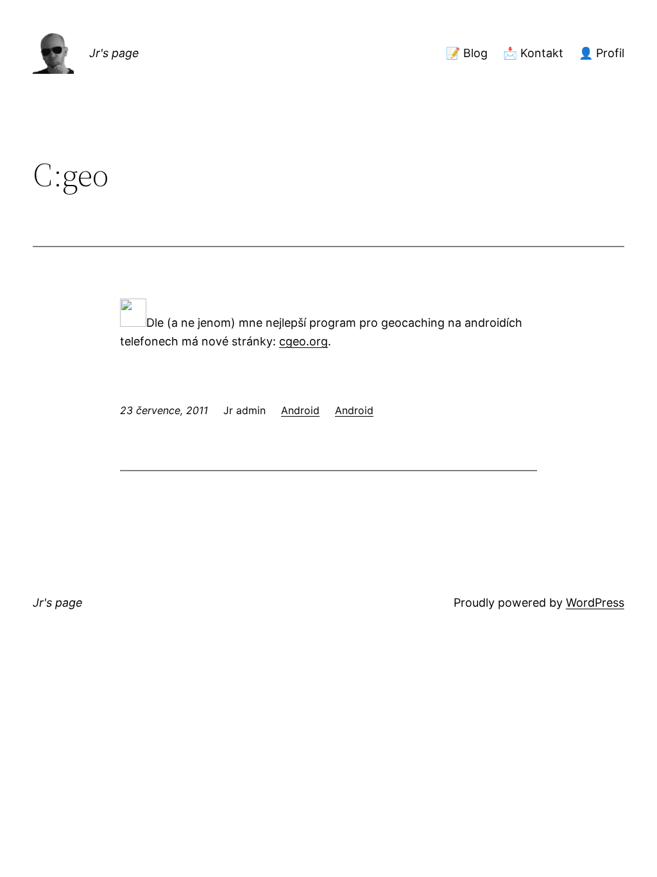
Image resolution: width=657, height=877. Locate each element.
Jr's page (114, 53)
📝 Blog (467, 53)
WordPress (595, 602)
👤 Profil (601, 53)
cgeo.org (303, 341)
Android (300, 410)
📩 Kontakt (533, 53)
